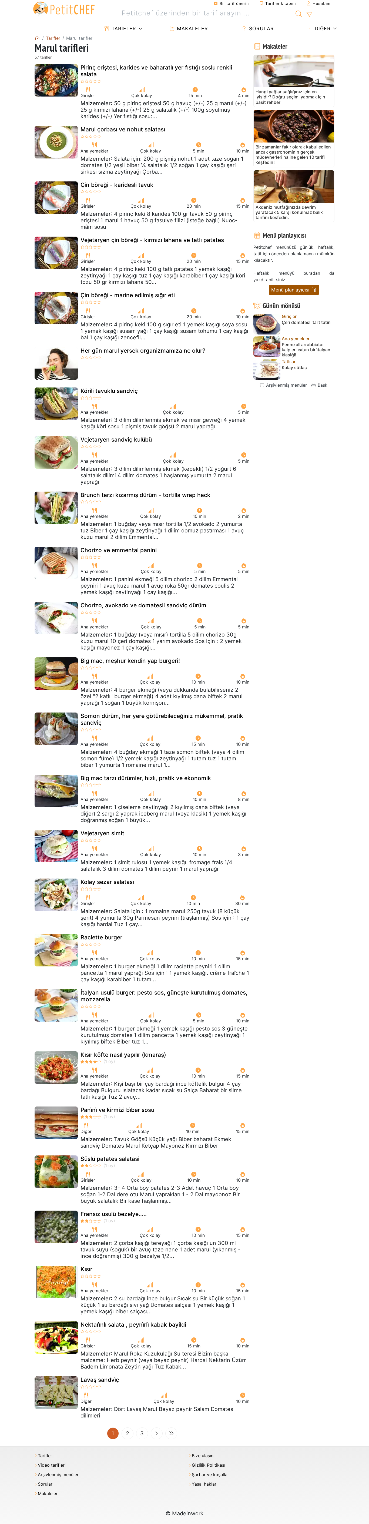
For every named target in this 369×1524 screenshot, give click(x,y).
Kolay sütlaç (294, 367)
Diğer (322, 28)
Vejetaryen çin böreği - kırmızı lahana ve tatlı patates (152, 240)
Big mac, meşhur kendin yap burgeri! (130, 660)
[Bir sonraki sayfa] (157, 1433)
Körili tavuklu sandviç (109, 390)
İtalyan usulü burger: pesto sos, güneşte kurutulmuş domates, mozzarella (163, 996)
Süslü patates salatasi (109, 1158)
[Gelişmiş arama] (309, 14)
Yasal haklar (204, 1484)
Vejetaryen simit (102, 833)
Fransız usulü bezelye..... (113, 1214)
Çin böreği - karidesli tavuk (116, 184)
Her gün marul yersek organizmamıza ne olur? (142, 350)
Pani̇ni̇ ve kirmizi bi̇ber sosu (117, 1109)
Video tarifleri (52, 1465)
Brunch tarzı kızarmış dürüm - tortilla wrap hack (145, 495)
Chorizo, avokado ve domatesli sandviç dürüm (143, 605)
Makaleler (191, 28)
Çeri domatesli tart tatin (306, 322)
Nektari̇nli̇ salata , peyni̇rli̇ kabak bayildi (133, 1324)
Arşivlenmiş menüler (286, 385)
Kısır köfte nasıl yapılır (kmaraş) (123, 1054)
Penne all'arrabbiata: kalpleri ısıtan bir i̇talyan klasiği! (306, 349)
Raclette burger (101, 937)
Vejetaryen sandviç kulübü (116, 439)
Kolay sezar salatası (107, 882)
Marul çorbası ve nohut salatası (122, 129)
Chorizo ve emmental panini (118, 550)
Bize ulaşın (202, 1455)
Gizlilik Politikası (208, 1465)
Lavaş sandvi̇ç (99, 1379)
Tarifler (123, 28)
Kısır (86, 1269)
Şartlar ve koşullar (210, 1474)
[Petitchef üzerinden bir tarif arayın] (298, 13)
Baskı (322, 385)
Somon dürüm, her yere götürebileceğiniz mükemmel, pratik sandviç (161, 719)
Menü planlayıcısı (291, 290)
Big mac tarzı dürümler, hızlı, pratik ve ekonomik (145, 778)
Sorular (260, 28)
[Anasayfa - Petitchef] (37, 38)
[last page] (171, 1433)
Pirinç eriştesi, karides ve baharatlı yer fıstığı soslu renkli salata (156, 71)
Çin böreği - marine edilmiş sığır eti (127, 295)
